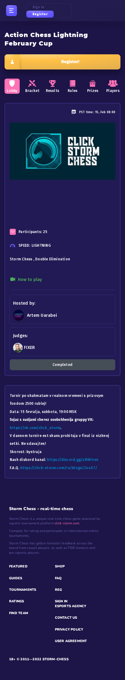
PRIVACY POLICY (69, 629)
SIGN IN (61, 601)
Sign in (38, 7)
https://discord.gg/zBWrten (72, 460)
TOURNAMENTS (22, 589)
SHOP (60, 566)
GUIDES (15, 578)
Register (40, 14)
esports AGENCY (70, 606)
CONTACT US (66, 617)
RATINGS (16, 601)
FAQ (58, 578)
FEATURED (18, 566)
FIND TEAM (18, 613)
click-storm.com (67, 523)
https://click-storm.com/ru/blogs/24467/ (58, 468)
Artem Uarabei (42, 315)
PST (82, 112)
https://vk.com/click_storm (35, 428)
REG (58, 589)
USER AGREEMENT (71, 641)
